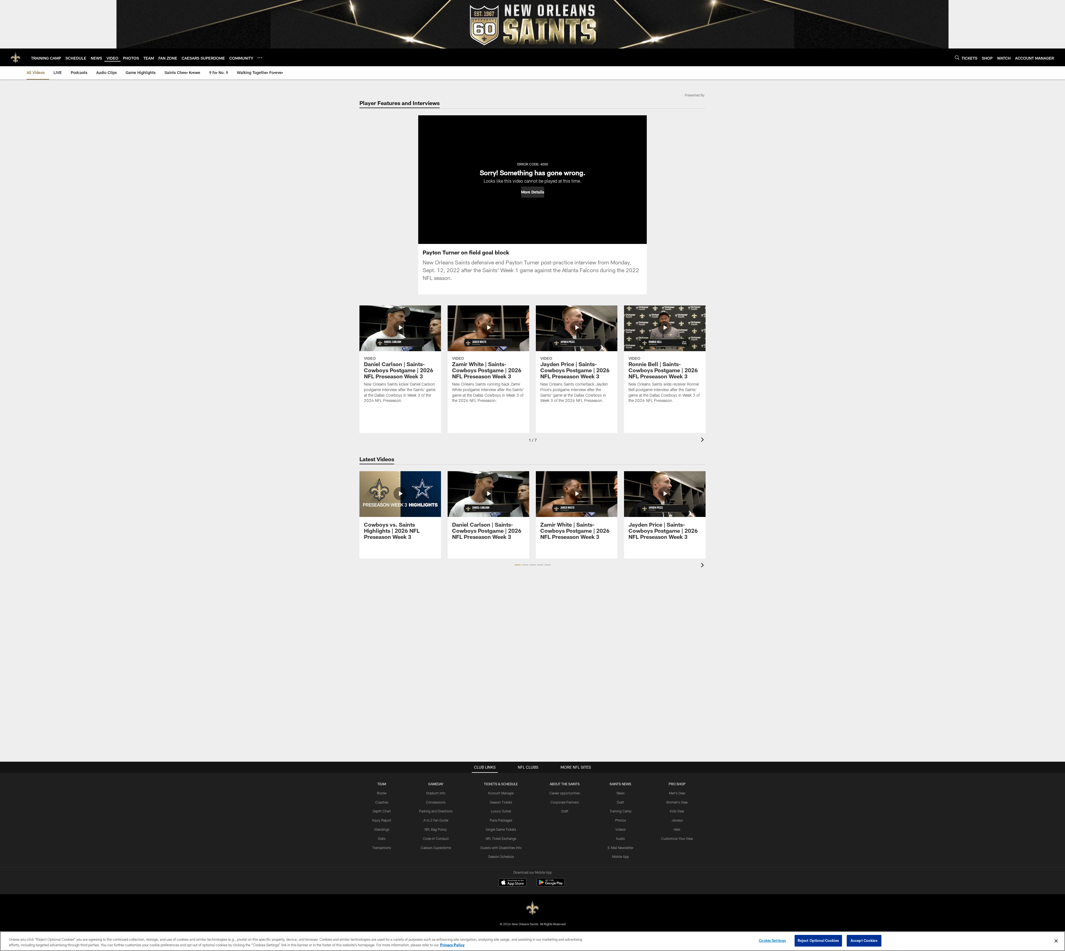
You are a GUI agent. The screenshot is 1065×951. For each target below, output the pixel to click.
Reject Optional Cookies (818, 940)
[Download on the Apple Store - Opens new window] (513, 883)
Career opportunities (564, 793)
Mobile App (620, 856)
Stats (382, 838)
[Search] (957, 57)
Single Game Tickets (501, 829)
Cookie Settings (772, 940)
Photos (620, 820)
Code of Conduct (436, 838)
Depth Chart (382, 811)
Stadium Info (435, 793)
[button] (532, 192)
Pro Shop (677, 784)
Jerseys (677, 820)
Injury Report (381, 820)
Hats (677, 829)
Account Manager (501, 793)
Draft (620, 802)
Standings (381, 829)
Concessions (435, 802)
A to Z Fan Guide (436, 820)
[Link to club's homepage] (15, 57)
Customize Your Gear (677, 838)
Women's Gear (677, 802)
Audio (620, 838)
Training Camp (621, 811)
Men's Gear (677, 793)
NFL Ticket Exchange (501, 838)
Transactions (381, 848)
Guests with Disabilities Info (501, 848)
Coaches (381, 802)
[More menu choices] (260, 57)
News (621, 793)
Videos (620, 829)
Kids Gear (677, 811)
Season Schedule (501, 856)
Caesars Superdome (436, 848)
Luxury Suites (501, 811)
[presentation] (703, 440)
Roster (382, 793)
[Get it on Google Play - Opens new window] (551, 885)
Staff (564, 811)
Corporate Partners (565, 802)
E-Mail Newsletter (620, 848)
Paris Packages (501, 820)
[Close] (1056, 941)
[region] (532, 941)
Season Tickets (501, 802)
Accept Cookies (864, 940)
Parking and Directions (436, 811)
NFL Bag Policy (436, 829)
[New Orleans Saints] (532, 908)
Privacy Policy (452, 945)
